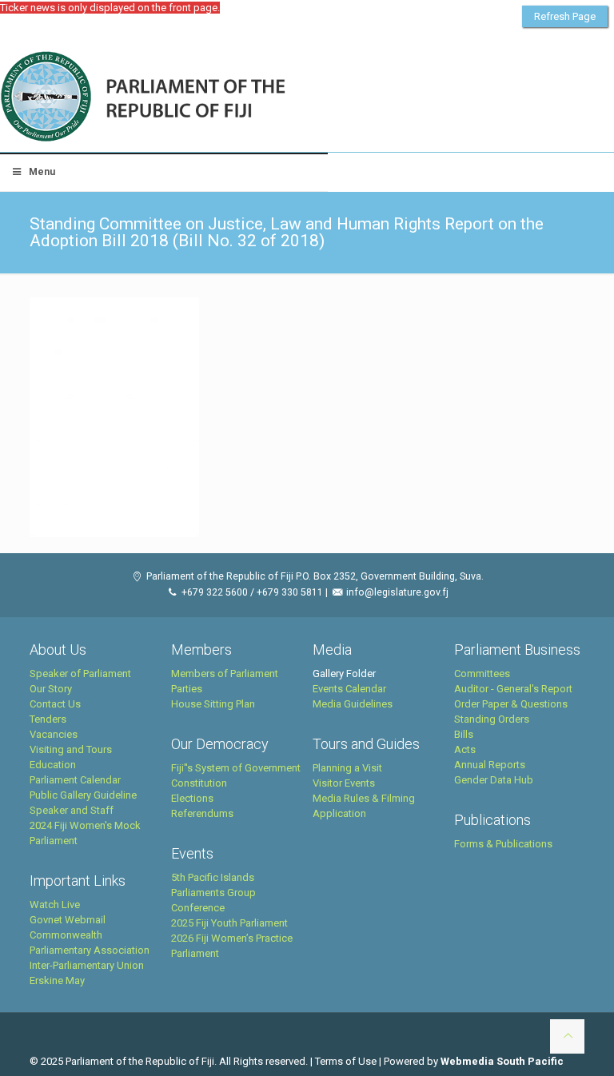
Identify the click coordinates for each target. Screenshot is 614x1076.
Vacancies (54, 734)
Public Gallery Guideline (83, 795)
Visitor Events (344, 783)
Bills (463, 734)
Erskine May (57, 980)
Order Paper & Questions (511, 704)
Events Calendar (349, 689)
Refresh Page (565, 16)
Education (53, 765)
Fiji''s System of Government (236, 768)
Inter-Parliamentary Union (87, 965)
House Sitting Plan (213, 704)
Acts (465, 749)
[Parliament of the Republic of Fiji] (209, 97)
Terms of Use (346, 1061)
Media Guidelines (353, 704)
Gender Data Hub (493, 780)
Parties (186, 689)
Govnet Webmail (68, 920)
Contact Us (55, 704)
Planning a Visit (347, 768)
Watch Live (55, 905)
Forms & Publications (503, 844)
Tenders (48, 719)
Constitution (199, 783)
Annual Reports (489, 765)
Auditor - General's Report (513, 689)
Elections (192, 798)
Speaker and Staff (72, 810)
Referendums (202, 813)
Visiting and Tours (71, 749)
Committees (482, 673)
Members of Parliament (224, 673)
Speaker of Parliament (80, 673)
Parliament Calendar (75, 780)
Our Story (51, 689)
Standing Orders (491, 719)
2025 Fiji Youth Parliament (229, 923)
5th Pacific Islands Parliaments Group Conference (213, 892)
